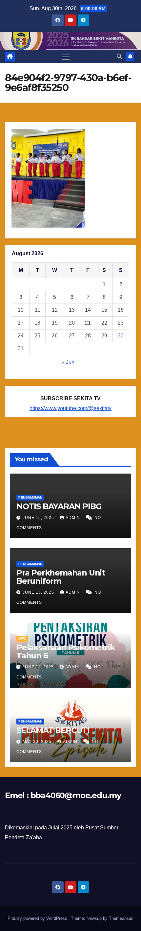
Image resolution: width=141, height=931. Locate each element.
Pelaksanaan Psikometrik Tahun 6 (65, 651)
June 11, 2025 (39, 667)
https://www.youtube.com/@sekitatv (70, 408)
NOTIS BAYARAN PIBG (58, 506)
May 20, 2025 (38, 741)
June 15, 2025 (39, 517)
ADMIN (73, 517)
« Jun (68, 362)
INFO (22, 638)
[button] (119, 56)
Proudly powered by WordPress (38, 918)
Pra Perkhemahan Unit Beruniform (60, 577)
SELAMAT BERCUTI (53, 730)
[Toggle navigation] (66, 56)
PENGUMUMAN (30, 497)
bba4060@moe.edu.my (75, 795)
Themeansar (120, 918)
